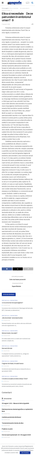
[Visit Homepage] (14, 3)
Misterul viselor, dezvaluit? (9, 333)
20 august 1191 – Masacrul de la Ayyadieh (15, 403)
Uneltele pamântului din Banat (11, 417)
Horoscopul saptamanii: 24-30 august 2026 (16, 435)
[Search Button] (32, 2)
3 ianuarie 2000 (6, 24)
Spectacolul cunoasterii (10, 300)
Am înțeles (25, 452)
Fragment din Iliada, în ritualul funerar (12, 363)
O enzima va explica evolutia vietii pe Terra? (15, 378)
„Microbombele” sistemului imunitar (12, 318)
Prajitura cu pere (7, 429)
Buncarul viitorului (7, 348)
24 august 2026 (6, 405)
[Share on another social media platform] (28, 268)
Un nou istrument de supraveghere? (12, 302)
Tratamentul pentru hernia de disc (13, 423)
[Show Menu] (3, 2)
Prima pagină (5, 8)
